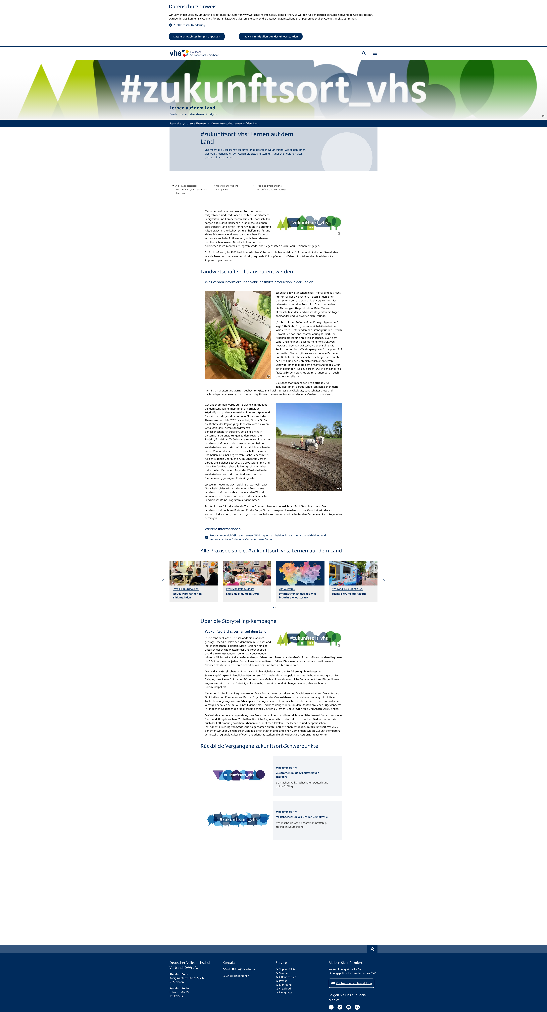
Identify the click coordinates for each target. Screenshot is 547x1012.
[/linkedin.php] (358, 1007)
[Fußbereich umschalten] (372, 949)
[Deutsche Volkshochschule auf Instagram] (340, 1007)
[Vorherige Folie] (163, 581)
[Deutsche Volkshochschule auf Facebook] (332, 1007)
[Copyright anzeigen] (543, 116)
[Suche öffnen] (364, 53)
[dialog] (273, 23)
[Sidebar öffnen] (375, 53)
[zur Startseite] (193, 53)
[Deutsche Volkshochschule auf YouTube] (349, 1007)
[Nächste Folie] (384, 581)
